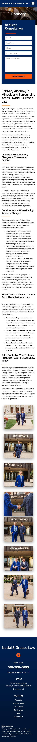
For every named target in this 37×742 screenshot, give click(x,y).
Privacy (4, 731)
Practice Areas (18, 703)
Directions (17, 689)
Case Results (18, 707)
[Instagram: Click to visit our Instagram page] (18, 655)
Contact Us (18, 717)
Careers (18, 713)
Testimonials (18, 710)
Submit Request (18, 76)
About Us (18, 700)
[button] (24, 3)
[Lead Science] (7, 726)
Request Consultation (17, 672)
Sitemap (27, 729)
